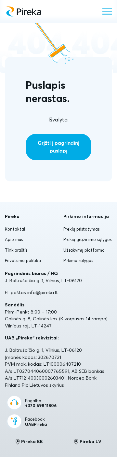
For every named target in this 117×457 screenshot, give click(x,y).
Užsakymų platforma (84, 250)
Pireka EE (32, 441)
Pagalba (41, 403)
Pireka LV (90, 441)
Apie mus (14, 239)
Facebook (36, 422)
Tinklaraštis (16, 250)
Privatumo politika (23, 260)
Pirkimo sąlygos (78, 260)
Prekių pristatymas (81, 229)
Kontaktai (15, 229)
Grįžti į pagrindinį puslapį (58, 147)
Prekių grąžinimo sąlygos (87, 239)
